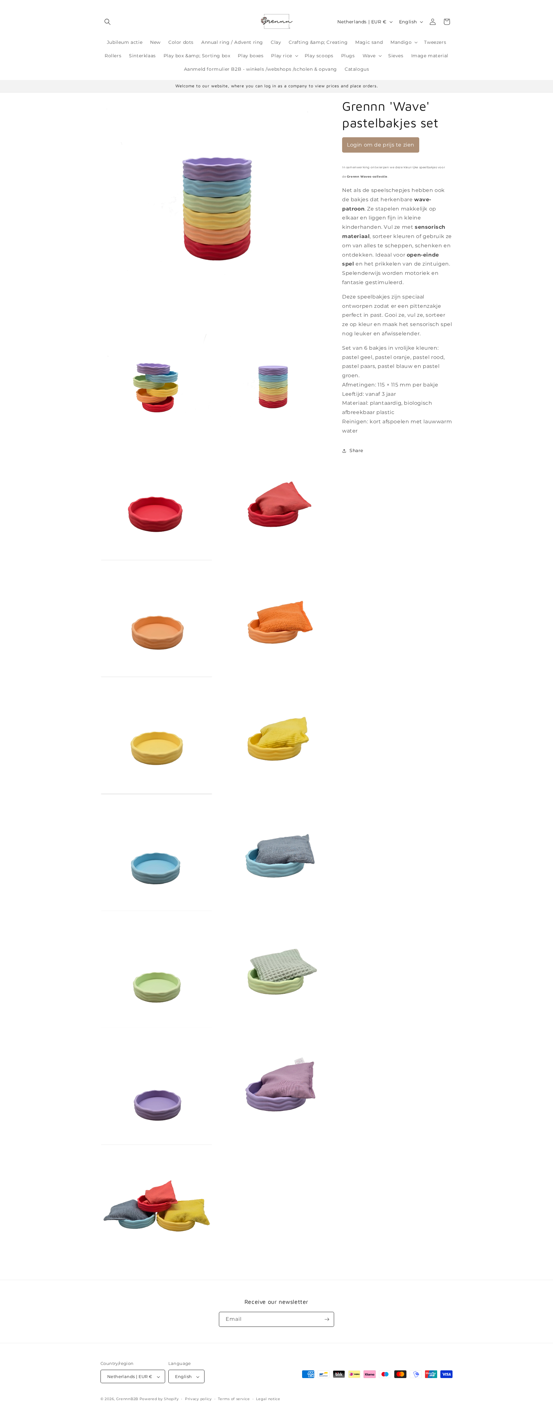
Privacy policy (198, 1399)
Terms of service (234, 1399)
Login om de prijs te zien (380, 145)
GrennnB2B (127, 1399)
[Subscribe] (327, 1319)
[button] (107, 22)
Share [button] (356, 450)
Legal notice (268, 1399)
